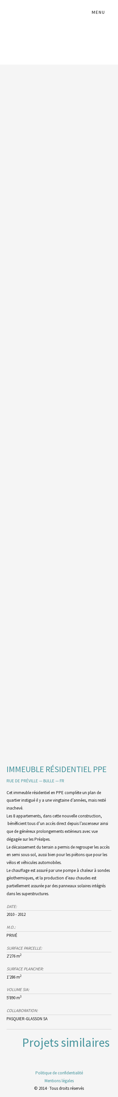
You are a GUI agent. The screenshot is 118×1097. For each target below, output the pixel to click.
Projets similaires (65, 1042)
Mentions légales (59, 1081)
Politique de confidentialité (59, 1073)
